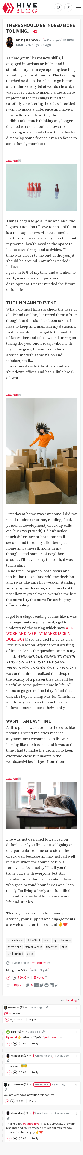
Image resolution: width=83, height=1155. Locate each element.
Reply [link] (17, 985)
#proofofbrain (62, 940)
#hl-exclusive (15, 940)
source (12, 160)
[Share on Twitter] (41, 985)
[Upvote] (9, 977)
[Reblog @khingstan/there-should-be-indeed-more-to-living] (8, 985)
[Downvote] (14, 977)
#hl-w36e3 (33, 940)
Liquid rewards (50, 1037)
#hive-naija (14, 947)
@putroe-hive (30, 1123)
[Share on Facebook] (36, 985)
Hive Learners (38, 963)
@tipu (7, 1013)
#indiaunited (15, 954)
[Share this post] (56, 985)
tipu (16, 1031)
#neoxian (52, 947)
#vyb (47, 940)
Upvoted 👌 (13, 1037)
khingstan (27, 40)
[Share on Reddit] (46, 985)
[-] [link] (75, 1007)
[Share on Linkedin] (52, 985)
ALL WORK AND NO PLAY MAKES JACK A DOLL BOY (39, 634)
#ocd (30, 954)
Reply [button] (32, 1019)
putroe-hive (18, 1084)
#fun (64, 947)
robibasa (16, 1007)
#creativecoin (33, 947)
